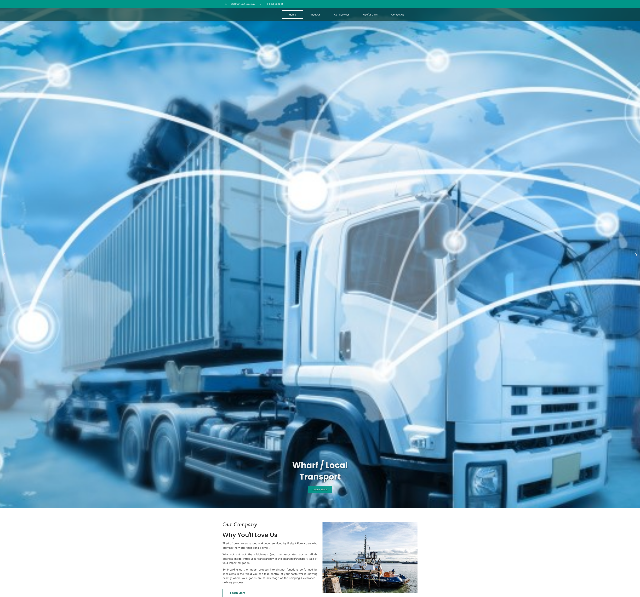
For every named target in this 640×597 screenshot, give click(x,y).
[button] (317, 506)
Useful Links (370, 14)
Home (292, 14)
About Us (315, 14)
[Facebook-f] (411, 4)
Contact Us (397, 14)
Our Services (342, 14)
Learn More (320, 495)
